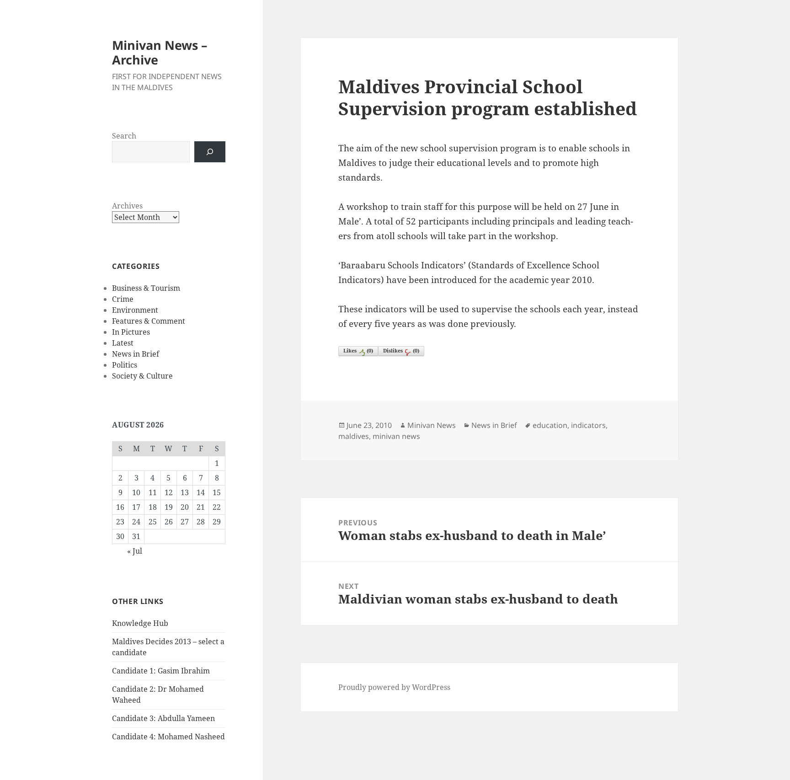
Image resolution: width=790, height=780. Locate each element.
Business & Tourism (146, 288)
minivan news (396, 436)
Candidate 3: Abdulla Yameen (163, 718)
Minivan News (431, 425)
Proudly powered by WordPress (394, 687)
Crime (122, 299)
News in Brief (135, 354)
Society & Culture (142, 376)
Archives (127, 206)
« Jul (134, 551)
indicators (588, 425)
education (550, 425)
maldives (353, 436)
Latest (122, 343)
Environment (135, 310)
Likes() (358, 350)
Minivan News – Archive (160, 52)
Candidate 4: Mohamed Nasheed (168, 737)
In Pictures (131, 332)
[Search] (209, 151)
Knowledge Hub (140, 623)
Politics (124, 365)
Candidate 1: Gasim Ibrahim (161, 671)
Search (124, 136)
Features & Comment (148, 321)
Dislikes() (401, 350)
